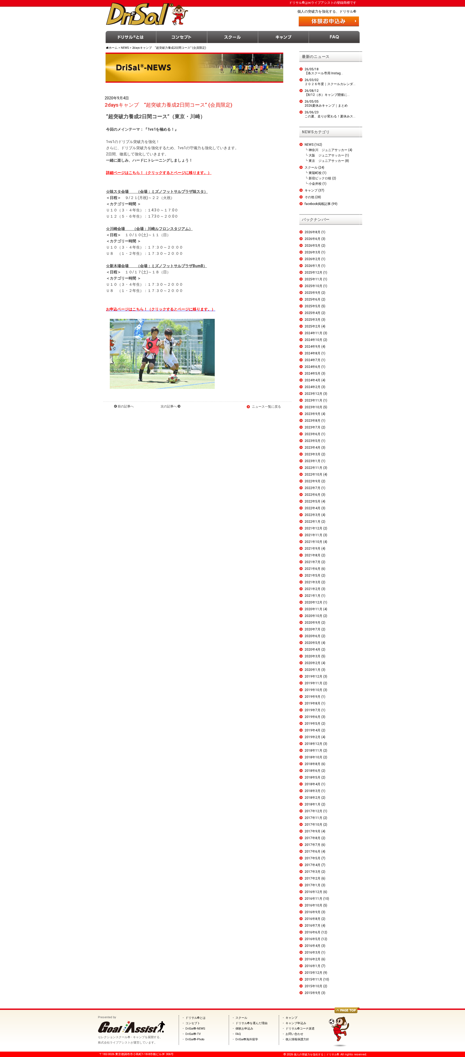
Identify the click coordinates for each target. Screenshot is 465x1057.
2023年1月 (312, 461)
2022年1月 (312, 522)
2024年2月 (312, 387)
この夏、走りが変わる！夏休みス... (330, 116)
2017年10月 (313, 824)
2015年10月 (313, 986)
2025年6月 (312, 299)
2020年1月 (312, 670)
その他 (309, 197)
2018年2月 (312, 798)
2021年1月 (312, 596)
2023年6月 (312, 434)
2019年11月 (313, 683)
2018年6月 (312, 771)
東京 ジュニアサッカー (326, 161)
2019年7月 (312, 710)
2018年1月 (312, 804)
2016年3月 (312, 952)
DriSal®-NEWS (195, 1028)
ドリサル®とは (195, 1018)
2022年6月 (312, 495)
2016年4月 (312, 946)
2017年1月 (312, 885)
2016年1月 (312, 966)
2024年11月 (313, 333)
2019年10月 (313, 690)
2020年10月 (313, 616)
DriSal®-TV (193, 1034)
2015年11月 (313, 979)
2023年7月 (312, 427)
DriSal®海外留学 (246, 1039)
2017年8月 (312, 838)
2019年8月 (312, 703)
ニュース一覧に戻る (266, 407)
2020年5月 (312, 643)
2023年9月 (312, 414)
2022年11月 (313, 468)
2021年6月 (312, 569)
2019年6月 (312, 717)
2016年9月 (312, 912)
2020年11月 (313, 609)
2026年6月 (312, 239)
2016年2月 (312, 959)
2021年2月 (312, 589)
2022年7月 (312, 488)
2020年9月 (312, 623)
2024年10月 (313, 340)
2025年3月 (312, 320)
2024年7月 (312, 360)
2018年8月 (312, 764)
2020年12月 (313, 602)
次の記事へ (169, 406)
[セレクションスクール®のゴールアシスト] (131, 1032)
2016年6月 (312, 932)
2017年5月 (312, 858)
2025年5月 (312, 306)
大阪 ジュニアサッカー (326, 155)
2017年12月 (313, 811)
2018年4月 (312, 784)
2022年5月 (312, 501)
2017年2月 (312, 878)
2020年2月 (312, 663)
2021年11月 (313, 535)
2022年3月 (312, 515)
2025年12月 (313, 272)
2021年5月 (312, 575)
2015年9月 (312, 993)
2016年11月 (313, 899)
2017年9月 (312, 831)
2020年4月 (312, 649)
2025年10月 (313, 286)
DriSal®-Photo (194, 1039)
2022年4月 (312, 508)
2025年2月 (312, 326)
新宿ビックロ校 (320, 178)
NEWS (309, 144)
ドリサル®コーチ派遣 (300, 1028)
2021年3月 (312, 582)
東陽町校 (315, 173)
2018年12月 (313, 744)
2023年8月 (312, 421)
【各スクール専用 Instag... (324, 73)
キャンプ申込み (296, 1023)
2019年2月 (312, 737)
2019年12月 (313, 676)
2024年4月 (312, 380)
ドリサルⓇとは (130, 37)
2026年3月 (312, 252)
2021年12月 (313, 528)
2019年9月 (312, 697)
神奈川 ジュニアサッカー (328, 150)
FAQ (334, 37)
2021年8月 (312, 555)
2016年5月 (312, 939)
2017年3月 (312, 872)
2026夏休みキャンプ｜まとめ (326, 105)
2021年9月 (312, 548)
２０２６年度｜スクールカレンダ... (330, 84)
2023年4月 (312, 447)
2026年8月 (312, 232)
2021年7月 (312, 562)
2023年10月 (313, 407)
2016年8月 (312, 919)
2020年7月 (312, 629)
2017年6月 (312, 851)
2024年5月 (312, 373)
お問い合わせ (294, 1034)
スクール (232, 37)
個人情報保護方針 (297, 1039)
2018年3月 (312, 791)
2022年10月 (313, 474)
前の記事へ (125, 406)
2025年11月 (313, 279)
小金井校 (315, 184)
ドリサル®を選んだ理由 (251, 1023)
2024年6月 (312, 367)
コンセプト (181, 37)
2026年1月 (312, 266)
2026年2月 (312, 259)
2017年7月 (312, 845)
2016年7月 (312, 925)
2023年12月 (313, 394)
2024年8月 (312, 353)
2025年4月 (312, 313)
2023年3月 (312, 454)
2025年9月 (312, 293)
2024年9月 (312, 346)
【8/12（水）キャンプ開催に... (327, 95)
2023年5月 (312, 441)
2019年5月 (312, 723)
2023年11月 (313, 400)
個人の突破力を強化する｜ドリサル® (316, 1054)
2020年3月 (312, 656)
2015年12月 (313, 973)
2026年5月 (312, 245)
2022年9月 (312, 481)
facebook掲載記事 (318, 204)
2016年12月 (313, 892)
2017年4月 (312, 865)
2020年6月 (312, 636)
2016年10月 (313, 905)
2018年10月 (313, 757)
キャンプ (283, 37)
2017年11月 (313, 818)
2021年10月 (313, 542)
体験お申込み (244, 1028)
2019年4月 (312, 730)
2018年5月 (312, 777)
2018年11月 (313, 750)
